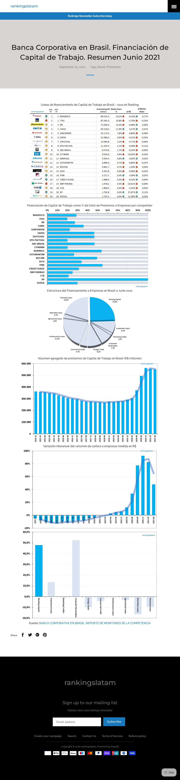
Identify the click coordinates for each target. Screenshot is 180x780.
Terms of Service (112, 736)
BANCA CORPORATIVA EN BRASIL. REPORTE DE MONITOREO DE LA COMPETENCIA (94, 623)
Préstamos (114, 67)
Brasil (101, 67)
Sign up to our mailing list (90, 702)
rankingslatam (24, 6)
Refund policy (137, 736)
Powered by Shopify (108, 746)
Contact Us (89, 736)
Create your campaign (48, 736)
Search (72, 736)
